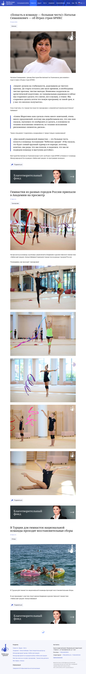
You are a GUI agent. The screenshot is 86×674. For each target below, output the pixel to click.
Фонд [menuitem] (68, 3)
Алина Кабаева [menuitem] (60, 3)
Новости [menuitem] (33, 3)
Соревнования (16, 650)
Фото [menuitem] (45, 3)
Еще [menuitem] (73, 3)
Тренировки (15, 203)
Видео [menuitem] (39, 3)
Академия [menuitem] (51, 3)
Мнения (14, 26)
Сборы (14, 539)
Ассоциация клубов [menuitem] (23, 3)
